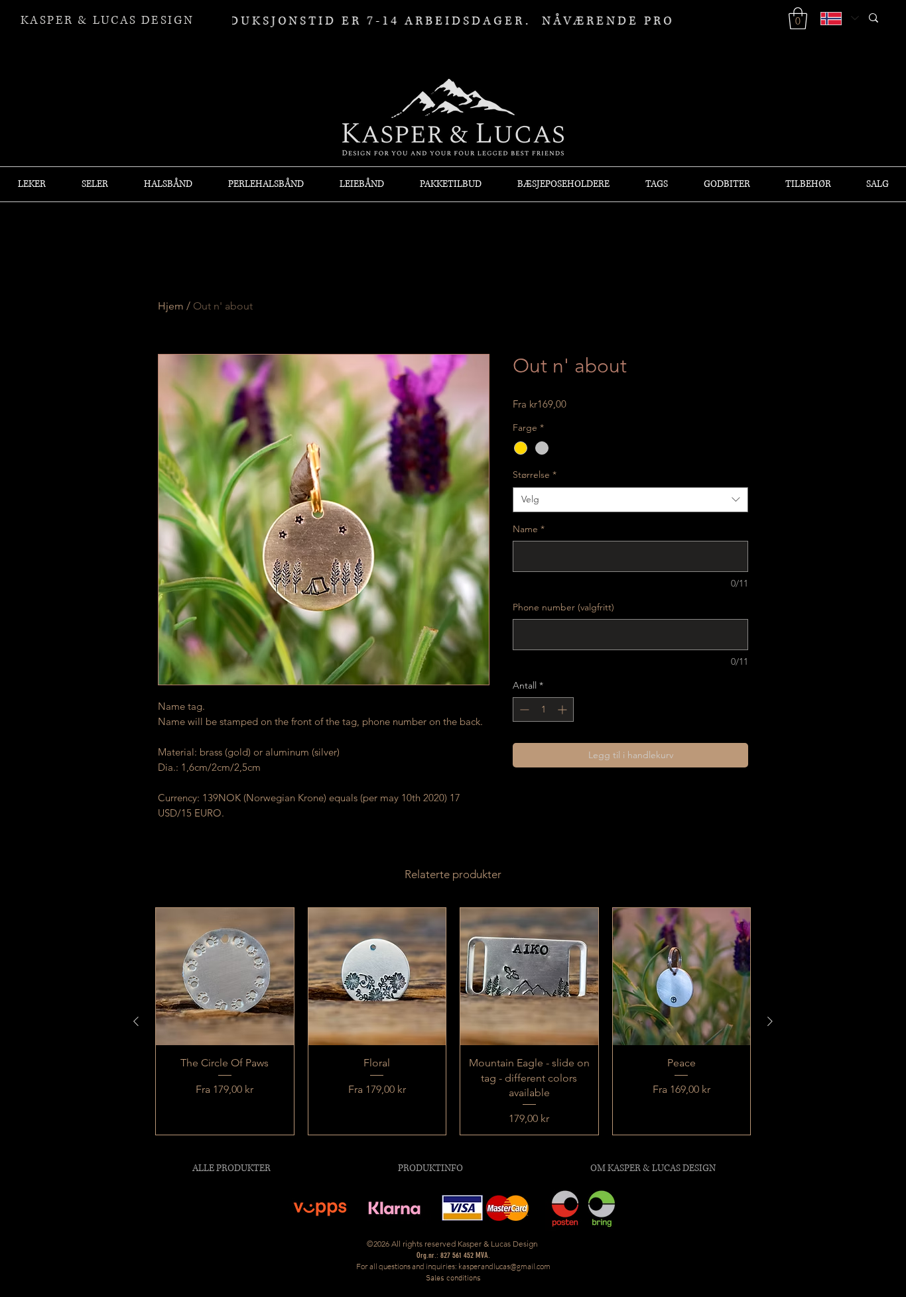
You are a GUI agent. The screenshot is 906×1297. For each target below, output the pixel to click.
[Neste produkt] (770, 1021)
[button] (798, 18)
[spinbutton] (543, 709)
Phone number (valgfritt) (563, 607)
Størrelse (534, 474)
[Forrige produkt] (136, 1021)
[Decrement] (523, 709)
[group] (453, 1022)
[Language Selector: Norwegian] (839, 18)
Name (529, 529)
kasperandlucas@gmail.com (504, 1266)
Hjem (171, 306)
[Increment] (563, 709)
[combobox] (630, 499)
